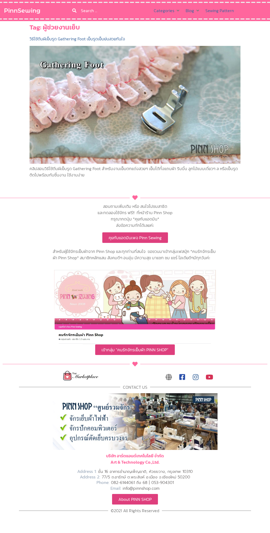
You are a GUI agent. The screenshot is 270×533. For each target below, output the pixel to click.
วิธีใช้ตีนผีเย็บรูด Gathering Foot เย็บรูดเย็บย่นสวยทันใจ (77, 39)
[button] (167, 10)
